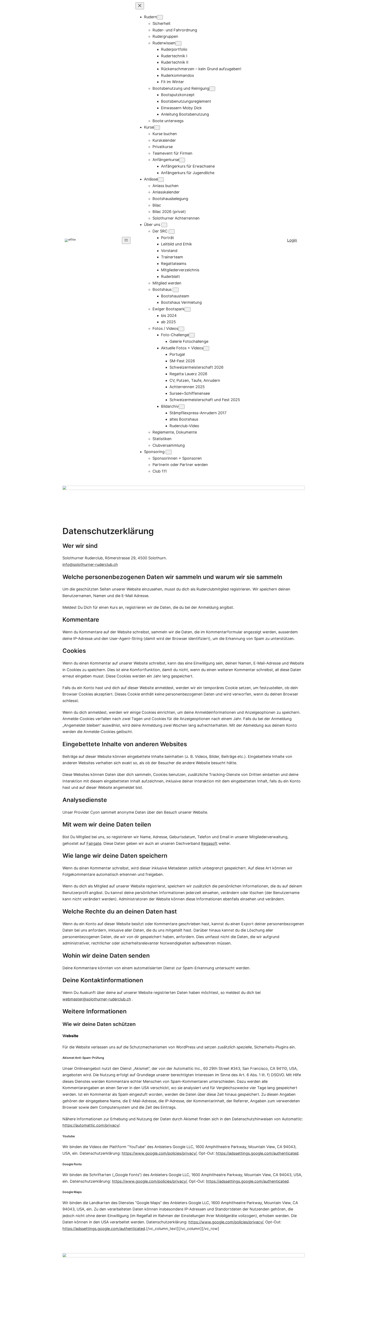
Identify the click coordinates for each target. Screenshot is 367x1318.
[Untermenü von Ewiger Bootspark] (188, 309)
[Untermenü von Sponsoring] (169, 452)
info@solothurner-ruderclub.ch (90, 564)
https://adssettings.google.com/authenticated (257, 1153)
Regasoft (209, 843)
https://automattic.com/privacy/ (90, 1125)
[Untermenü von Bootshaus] (176, 290)
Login (292, 240)
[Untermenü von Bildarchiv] (182, 406)
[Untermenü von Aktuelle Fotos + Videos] (206, 348)
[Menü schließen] (140, 5)
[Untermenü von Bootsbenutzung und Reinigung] (212, 89)
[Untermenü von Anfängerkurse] (182, 160)
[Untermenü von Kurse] (157, 127)
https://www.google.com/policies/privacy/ (159, 1153)
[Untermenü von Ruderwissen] (178, 43)
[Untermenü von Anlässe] (161, 179)
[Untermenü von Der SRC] (172, 231)
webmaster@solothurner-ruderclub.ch (96, 999)
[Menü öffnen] (126, 240)
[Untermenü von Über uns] (164, 225)
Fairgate (93, 843)
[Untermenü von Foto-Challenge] (192, 335)
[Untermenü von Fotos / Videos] (181, 329)
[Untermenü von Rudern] (160, 17)
